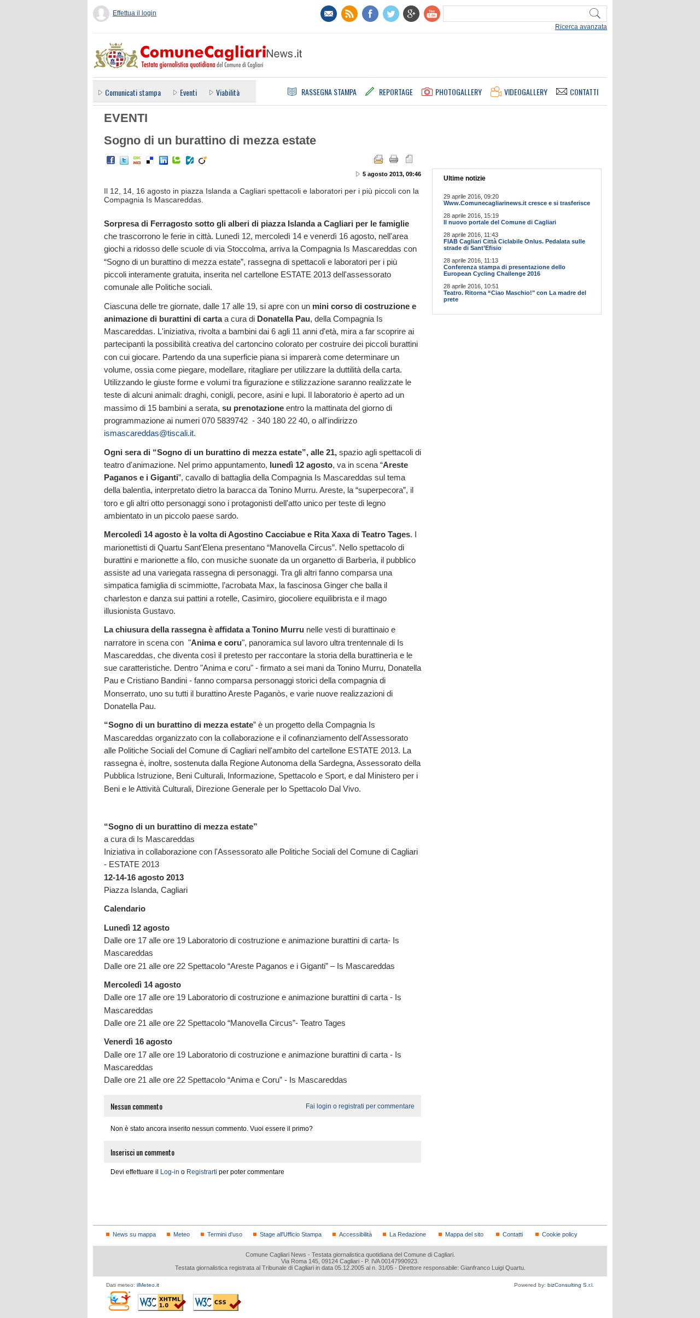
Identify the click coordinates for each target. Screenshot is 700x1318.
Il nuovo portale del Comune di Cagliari (500, 222)
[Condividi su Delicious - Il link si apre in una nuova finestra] (150, 160)
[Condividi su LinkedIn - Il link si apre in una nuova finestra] (163, 160)
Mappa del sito (464, 1234)
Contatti (513, 1234)
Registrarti (201, 1172)
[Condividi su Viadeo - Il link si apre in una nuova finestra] (203, 160)
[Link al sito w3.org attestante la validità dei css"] (217, 1302)
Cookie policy (560, 1234)
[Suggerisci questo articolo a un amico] (378, 159)
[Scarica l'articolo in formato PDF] (409, 159)
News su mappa (134, 1234)
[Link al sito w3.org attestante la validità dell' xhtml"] (162, 1302)
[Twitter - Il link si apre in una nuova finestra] (124, 160)
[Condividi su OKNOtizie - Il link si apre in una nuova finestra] (137, 160)
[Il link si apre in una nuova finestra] (370, 13)
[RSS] (349, 13)
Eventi (188, 92)
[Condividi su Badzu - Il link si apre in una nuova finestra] (189, 160)
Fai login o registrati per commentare (360, 1106)
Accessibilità (355, 1234)
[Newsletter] (328, 13)
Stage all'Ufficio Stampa (291, 1234)
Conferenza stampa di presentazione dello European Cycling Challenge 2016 (504, 270)
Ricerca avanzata (581, 27)
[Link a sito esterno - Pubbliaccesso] (118, 1301)
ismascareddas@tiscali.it (149, 433)
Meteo (181, 1234)
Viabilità (228, 92)
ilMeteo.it (148, 1285)
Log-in (169, 1172)
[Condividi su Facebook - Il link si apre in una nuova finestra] (111, 160)
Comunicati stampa (133, 92)
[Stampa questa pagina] (393, 159)
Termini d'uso (224, 1234)
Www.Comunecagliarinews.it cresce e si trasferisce (517, 203)
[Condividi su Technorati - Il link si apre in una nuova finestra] (176, 160)
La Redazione (407, 1234)
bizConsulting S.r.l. (570, 1285)
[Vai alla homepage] (197, 55)
